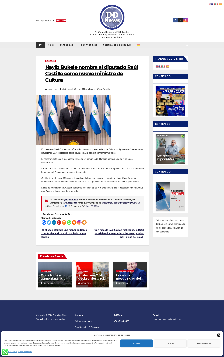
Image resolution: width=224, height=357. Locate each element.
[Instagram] (79, 222)
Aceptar (136, 343)
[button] (219, 335)
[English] (157, 66)
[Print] (74, 222)
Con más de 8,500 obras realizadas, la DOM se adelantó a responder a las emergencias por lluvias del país (119, 233)
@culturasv (107, 203)
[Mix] (64, 222)
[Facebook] (44, 222)
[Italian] (164, 66)
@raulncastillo (70, 203)
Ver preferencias (204, 343)
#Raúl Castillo (103, 89)
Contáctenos (89, 45)
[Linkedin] (54, 222)
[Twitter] (49, 222)
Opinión (131, 271)
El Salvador (50, 61)
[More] (84, 222)
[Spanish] (138, 45)
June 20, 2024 (92, 206)
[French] (160, 66)
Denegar (170, 343)
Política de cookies (10, 352)
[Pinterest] (59, 222)
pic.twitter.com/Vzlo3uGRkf (127, 203)
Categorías (67, 45)
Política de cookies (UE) (117, 45)
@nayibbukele (71, 200)
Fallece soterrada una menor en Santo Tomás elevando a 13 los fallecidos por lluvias (64, 233)
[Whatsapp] (69, 222)
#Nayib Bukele (89, 89)
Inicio (50, 45)
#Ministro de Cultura (71, 89)
